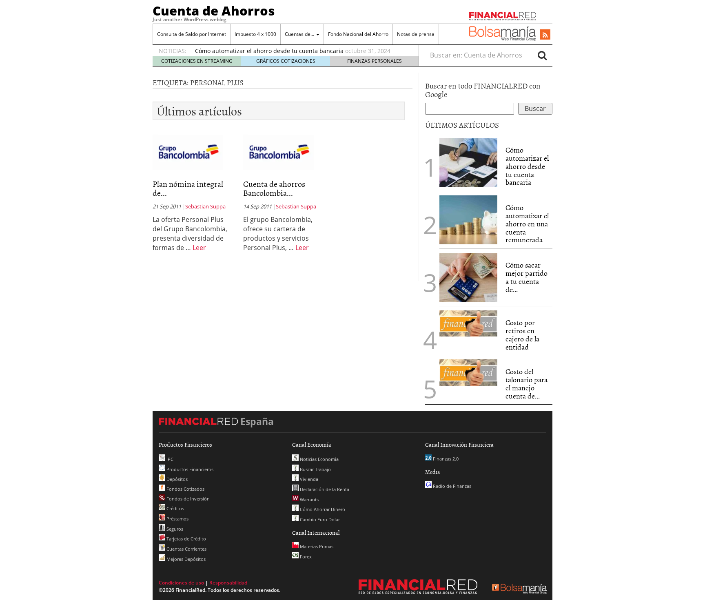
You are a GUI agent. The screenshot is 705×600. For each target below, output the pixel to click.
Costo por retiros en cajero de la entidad (522, 334)
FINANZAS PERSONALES (374, 61)
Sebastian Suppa (205, 206)
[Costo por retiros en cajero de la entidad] (468, 323)
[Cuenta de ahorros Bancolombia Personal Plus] (278, 152)
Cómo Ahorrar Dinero (322, 509)
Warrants (309, 499)
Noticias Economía (319, 459)
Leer (199, 247)
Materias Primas (316, 546)
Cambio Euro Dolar (319, 519)
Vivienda (308, 479)
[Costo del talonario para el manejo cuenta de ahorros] (468, 372)
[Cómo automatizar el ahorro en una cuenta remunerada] (468, 219)
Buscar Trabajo (315, 469)
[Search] (542, 55)
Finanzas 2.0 (445, 459)
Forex (305, 557)
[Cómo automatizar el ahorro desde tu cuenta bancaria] (468, 162)
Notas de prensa (416, 34)
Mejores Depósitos (185, 559)
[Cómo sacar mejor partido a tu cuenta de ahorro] (468, 277)
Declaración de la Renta (324, 489)
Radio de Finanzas (451, 486)
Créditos (174, 508)
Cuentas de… (300, 34)
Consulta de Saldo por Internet (191, 34)
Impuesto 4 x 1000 (255, 34)
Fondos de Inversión (187, 499)
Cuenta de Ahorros (214, 10)
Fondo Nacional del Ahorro (358, 34)
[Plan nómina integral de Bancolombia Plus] (188, 152)
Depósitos (176, 479)
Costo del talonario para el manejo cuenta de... (526, 383)
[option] (299, 50)
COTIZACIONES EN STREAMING (197, 61)
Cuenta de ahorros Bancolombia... (274, 188)
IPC (169, 459)
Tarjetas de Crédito (185, 539)
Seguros (174, 529)
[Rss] (545, 35)
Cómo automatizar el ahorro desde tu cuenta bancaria (269, 51)
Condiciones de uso (181, 582)
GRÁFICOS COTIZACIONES (285, 61)
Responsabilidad (228, 582)
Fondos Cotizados (184, 489)
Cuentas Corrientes (185, 549)
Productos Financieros (189, 469)
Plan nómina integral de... (188, 188)
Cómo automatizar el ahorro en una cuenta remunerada (527, 223)
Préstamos (176, 519)
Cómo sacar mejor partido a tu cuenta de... (526, 276)
